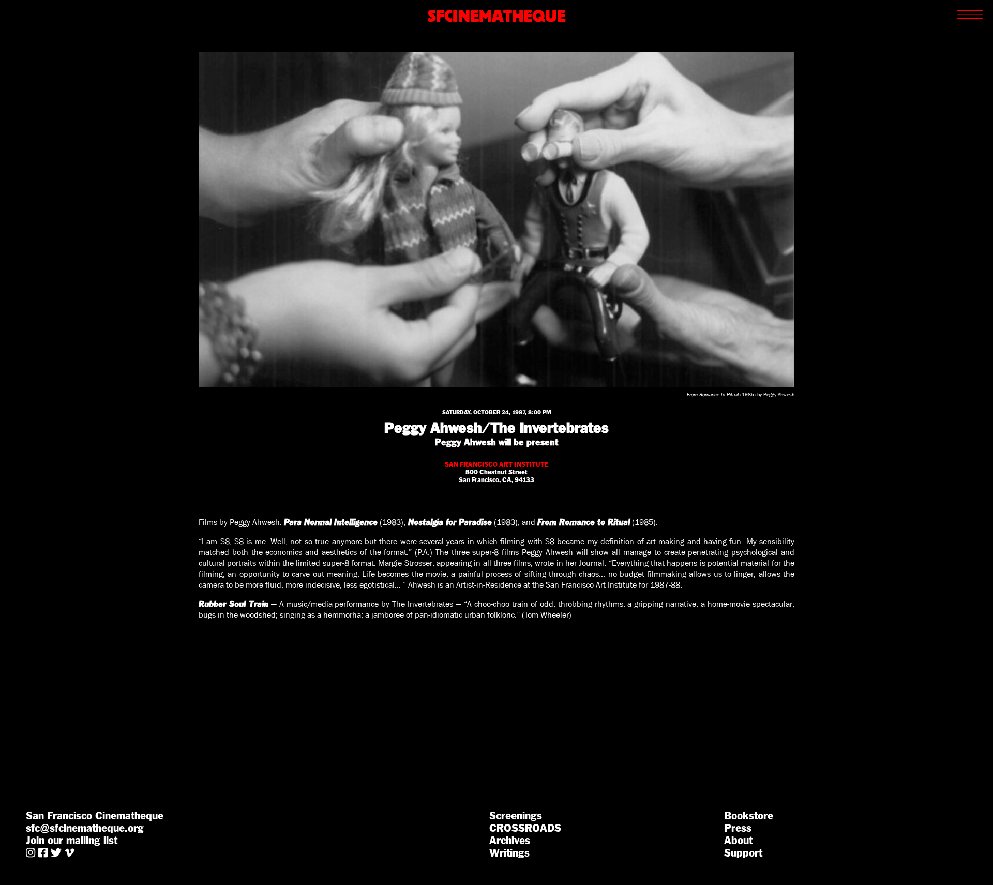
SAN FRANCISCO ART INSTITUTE (497, 464)
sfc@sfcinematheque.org (85, 828)
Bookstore (748, 815)
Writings (509, 853)
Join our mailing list (71, 840)
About (738, 840)
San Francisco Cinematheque (94, 815)
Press (737, 828)
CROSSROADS (525, 828)
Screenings (515, 815)
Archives (509, 840)
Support (743, 853)
